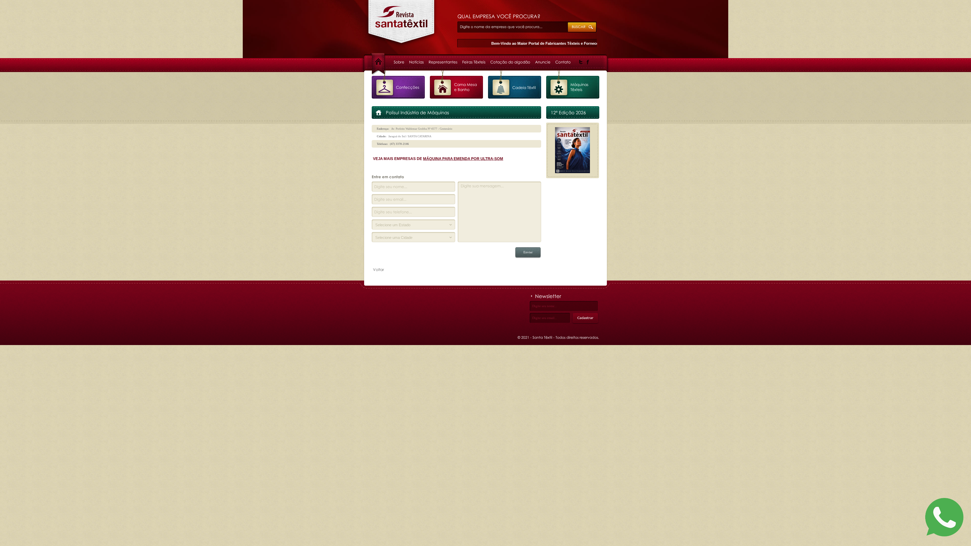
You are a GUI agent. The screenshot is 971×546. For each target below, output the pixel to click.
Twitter (581, 62)
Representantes (443, 62)
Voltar (378, 269)
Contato (563, 62)
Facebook (588, 62)
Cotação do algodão (510, 62)
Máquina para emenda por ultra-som (463, 158)
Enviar (528, 252)
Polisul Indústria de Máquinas (401, 24)
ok (582, 27)
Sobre (399, 62)
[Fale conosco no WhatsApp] (944, 518)
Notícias (416, 62)
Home (383, 62)
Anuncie (542, 62)
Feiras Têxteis (474, 62)
